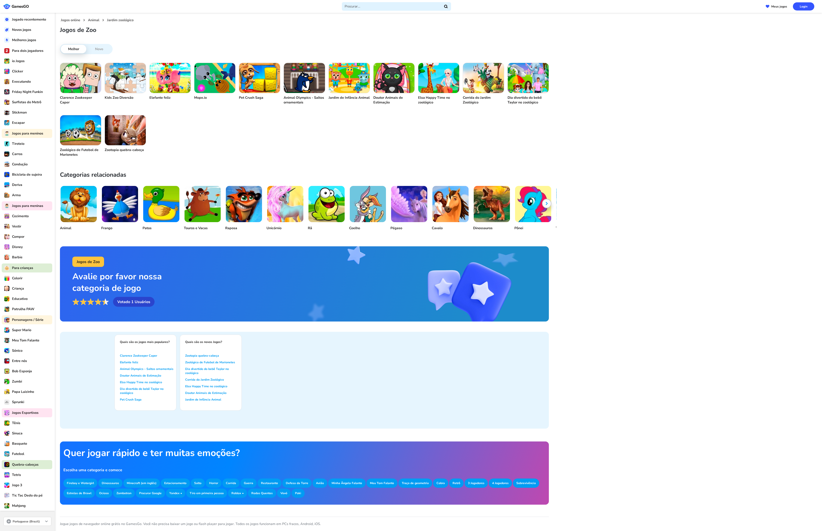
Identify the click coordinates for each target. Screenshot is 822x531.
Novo (99, 49)
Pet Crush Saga (130, 400)
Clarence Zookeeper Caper (138, 356)
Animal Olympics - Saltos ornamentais (146, 369)
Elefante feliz (129, 362)
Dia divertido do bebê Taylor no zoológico (142, 391)
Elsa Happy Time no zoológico (141, 382)
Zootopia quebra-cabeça (202, 356)
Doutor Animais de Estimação (140, 376)
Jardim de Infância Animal (203, 400)
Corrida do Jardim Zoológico (204, 380)
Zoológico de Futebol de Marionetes (210, 362)
